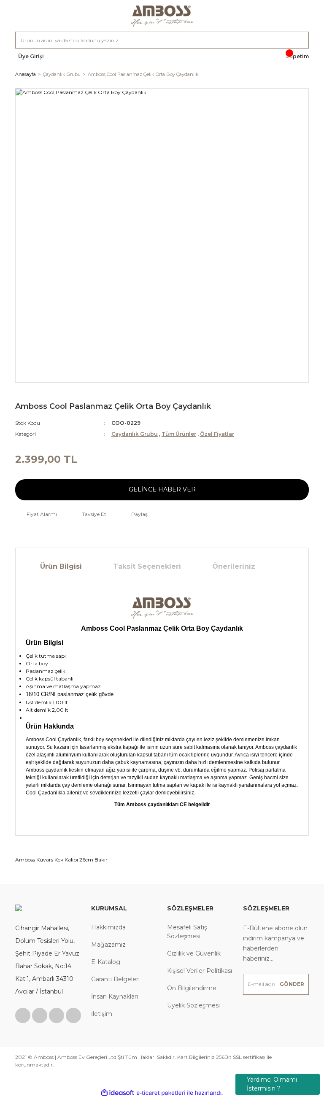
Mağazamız (108, 944)
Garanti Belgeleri (115, 979)
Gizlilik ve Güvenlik (194, 953)
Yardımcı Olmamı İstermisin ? (272, 1084)
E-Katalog (105, 962)
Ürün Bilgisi (61, 566)
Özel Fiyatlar (217, 434)
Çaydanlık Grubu (134, 434)
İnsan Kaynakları (114, 996)
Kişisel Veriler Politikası (199, 971)
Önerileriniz (233, 566)
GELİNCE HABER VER (162, 489)
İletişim (101, 1014)
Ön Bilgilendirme (191, 988)
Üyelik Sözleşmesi (193, 1005)
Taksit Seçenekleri (147, 566)
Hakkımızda (108, 927)
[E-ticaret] (161, 1092)
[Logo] (162, 15)
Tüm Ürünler (179, 434)
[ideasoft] (118, 1093)
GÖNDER (292, 984)
